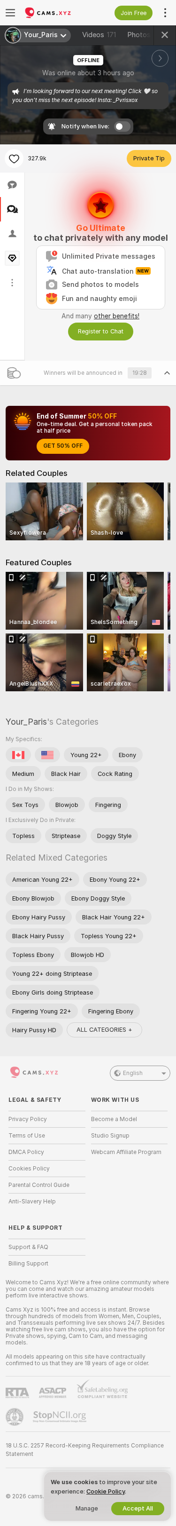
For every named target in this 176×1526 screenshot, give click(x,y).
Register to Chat (100, 331)
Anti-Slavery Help (32, 1201)
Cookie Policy (105, 1491)
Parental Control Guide (38, 1185)
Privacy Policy (27, 1119)
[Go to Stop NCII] (60, 1417)
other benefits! (116, 316)
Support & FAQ (28, 1247)
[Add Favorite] (14, 158)
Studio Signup (110, 1135)
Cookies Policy (29, 1168)
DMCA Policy (26, 1152)
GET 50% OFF (63, 446)
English (133, 1073)
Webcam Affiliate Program (126, 1152)
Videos (99, 35)
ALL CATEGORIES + (104, 1029)
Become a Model (114, 1119)
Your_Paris (26, 722)
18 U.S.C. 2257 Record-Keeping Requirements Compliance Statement (85, 1449)
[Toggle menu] (10, 12)
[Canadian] (18, 754)
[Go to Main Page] (54, 13)
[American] (47, 754)
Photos (146, 35)
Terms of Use (26, 1135)
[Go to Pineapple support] (15, 1417)
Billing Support (28, 1263)
